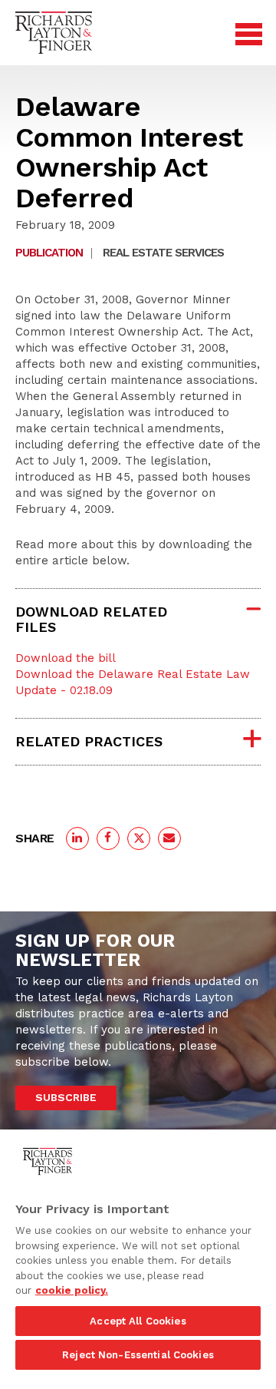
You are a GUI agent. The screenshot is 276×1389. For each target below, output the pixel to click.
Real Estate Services (163, 253)
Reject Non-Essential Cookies (138, 1355)
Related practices (89, 741)
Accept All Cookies (138, 1321)
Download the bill (65, 658)
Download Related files (91, 619)
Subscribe (66, 1097)
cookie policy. (71, 1290)
